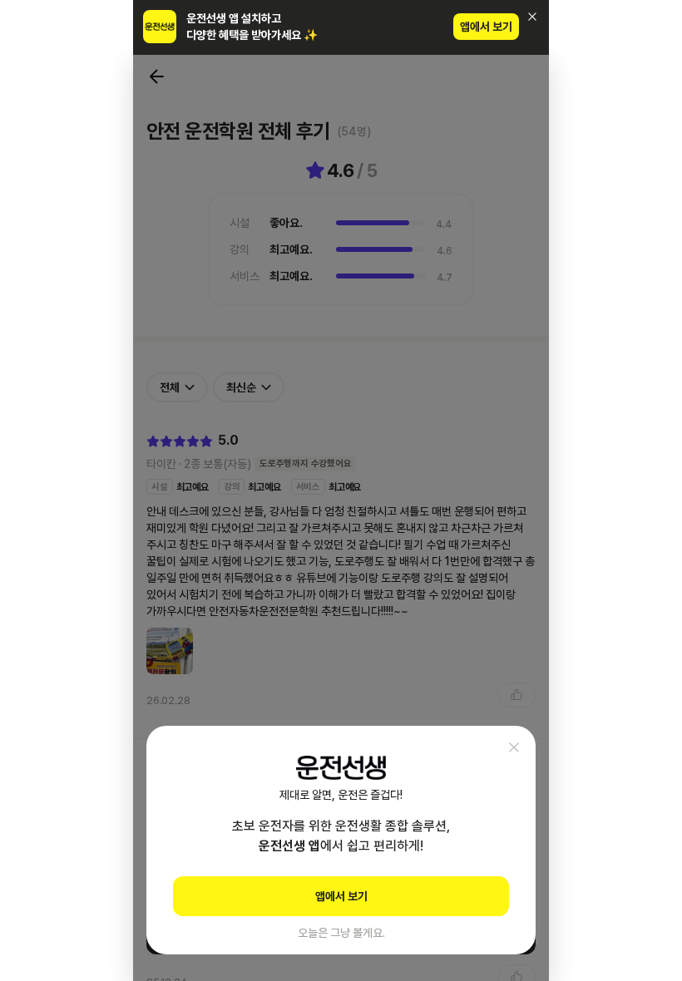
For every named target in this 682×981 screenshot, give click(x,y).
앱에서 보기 (486, 26)
